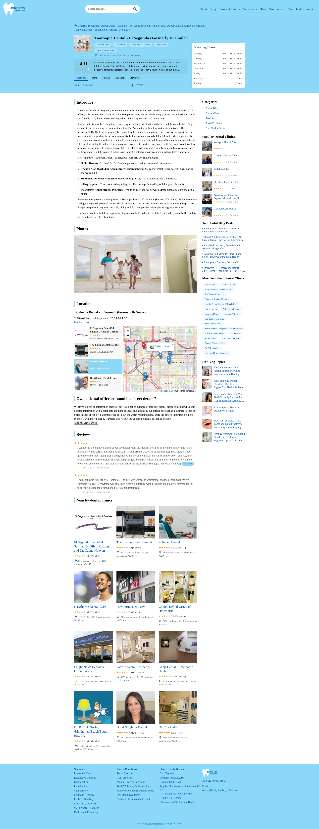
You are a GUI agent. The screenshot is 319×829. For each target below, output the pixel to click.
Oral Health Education (86, 812)
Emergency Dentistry (85, 803)
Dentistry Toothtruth (88, 25)
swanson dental (212, 314)
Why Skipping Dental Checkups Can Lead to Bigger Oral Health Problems (229, 384)
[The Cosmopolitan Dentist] (135, 522)
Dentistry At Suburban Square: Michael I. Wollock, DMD (228, 198)
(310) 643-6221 (86, 84)
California (122, 25)
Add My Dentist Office (86, 423)
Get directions (81, 322)
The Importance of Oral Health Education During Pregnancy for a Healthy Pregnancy (221, 371)
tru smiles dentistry (231, 338)
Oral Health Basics (300, 9)
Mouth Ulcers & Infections (131, 782)
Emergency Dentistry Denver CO (221, 262)
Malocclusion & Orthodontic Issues (135, 790)
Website (139, 84)
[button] (137, 359)
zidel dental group (231, 309)
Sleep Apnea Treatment (86, 807)
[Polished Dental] (178, 522)
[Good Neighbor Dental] (135, 707)
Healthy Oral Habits (170, 797)
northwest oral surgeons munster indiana (223, 328)
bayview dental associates (217, 353)
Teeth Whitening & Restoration (133, 786)
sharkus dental (228, 284)
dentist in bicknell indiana (217, 299)
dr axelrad (236, 333)
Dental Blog (208, 9)
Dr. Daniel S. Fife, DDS (226, 185)
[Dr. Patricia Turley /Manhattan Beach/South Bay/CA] (93, 707)
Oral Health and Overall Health (176, 793)
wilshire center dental (215, 333)
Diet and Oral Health (170, 782)
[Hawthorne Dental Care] (93, 587)
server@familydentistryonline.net (219, 790)
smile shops (210, 338)
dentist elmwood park (215, 343)
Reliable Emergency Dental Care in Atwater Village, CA (221, 247)
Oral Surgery (81, 790)
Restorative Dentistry (85, 777)
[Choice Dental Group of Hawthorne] (178, 587)
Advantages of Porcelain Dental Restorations (227, 409)
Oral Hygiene (167, 773)
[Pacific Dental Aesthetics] (135, 647)
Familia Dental (226, 171)
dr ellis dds (210, 284)
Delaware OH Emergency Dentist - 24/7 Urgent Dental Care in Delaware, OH (222, 269)
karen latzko (211, 309)
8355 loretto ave (212, 323)
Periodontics (80, 786)
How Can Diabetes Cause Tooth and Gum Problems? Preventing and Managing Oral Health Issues (222, 424)
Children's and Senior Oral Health (177, 802)
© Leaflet (163, 390)
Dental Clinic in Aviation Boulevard (186, 25)
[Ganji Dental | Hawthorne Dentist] (178, 647)
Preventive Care (82, 773)
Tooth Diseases (125, 773)
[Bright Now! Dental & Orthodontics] (93, 647)
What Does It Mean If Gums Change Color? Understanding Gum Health (222, 255)
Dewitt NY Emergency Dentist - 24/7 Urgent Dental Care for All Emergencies (223, 238)
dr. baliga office (212, 348)
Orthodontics (81, 782)
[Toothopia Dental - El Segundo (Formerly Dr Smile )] (84, 45)
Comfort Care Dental (226, 211)
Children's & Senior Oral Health (134, 799)
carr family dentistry (214, 319)
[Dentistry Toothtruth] (14, 9)
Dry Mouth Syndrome (128, 794)
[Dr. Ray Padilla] (178, 707)
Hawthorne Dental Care (160, 346)
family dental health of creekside (220, 304)
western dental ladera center (218, 289)
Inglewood (159, 25)
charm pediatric (232, 314)
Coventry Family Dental (226, 158)
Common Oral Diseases (172, 777)
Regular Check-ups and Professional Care (180, 788)
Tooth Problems (271, 9)
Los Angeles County (140, 25)
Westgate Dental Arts (225, 145)
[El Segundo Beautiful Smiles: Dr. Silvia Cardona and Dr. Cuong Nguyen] (93, 522)
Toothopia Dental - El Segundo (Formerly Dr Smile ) (102, 29)
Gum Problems (125, 777)
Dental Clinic (228, 9)
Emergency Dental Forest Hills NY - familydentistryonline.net (222, 230)
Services (249, 9)
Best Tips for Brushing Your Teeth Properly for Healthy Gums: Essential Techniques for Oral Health (222, 397)
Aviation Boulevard (106, 50)
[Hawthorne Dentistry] (135, 587)
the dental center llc (215, 294)
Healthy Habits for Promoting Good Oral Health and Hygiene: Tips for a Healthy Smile (223, 437)
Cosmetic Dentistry (84, 794)
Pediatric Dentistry (84, 799)
